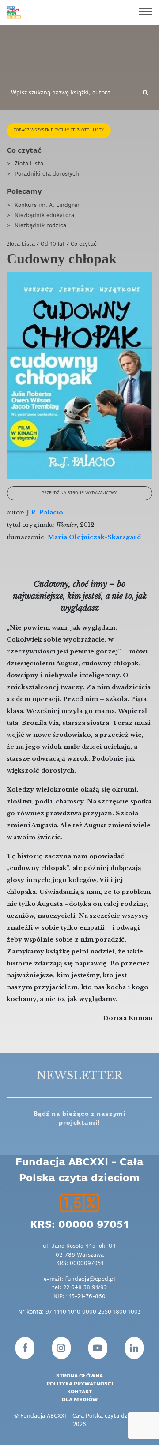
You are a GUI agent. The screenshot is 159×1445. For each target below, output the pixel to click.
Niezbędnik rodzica (40, 226)
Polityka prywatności (79, 1384)
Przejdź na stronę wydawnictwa (79, 493)
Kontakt (79, 1392)
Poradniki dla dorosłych (47, 174)
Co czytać (24, 150)
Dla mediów (80, 1400)
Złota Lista (29, 164)
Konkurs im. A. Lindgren (48, 205)
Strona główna (79, 1376)
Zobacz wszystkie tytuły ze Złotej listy (59, 130)
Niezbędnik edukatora (44, 215)
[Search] (142, 93)
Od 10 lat (53, 244)
